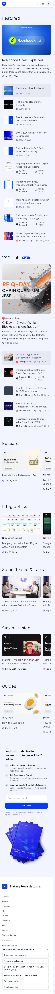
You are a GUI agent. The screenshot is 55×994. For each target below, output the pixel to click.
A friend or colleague (13, 961)
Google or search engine (15, 955)
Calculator (6, 920)
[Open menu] (43, 3)
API (3, 925)
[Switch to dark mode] (48, 3)
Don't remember (11, 987)
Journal (5, 916)
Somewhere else (11, 981)
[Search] (38, 3)
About (4, 911)
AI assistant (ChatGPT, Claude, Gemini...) (21, 975)
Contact (5, 930)
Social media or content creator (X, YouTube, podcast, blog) (24, 968)
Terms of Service (9, 935)
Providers (6, 906)
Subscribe (26, 806)
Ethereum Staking (9, 945)
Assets (5, 901)
